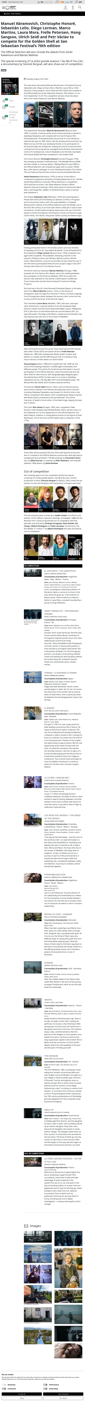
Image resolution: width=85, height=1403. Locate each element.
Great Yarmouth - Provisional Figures (61, 612)
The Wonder (51, 1055)
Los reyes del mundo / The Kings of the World (62, 817)
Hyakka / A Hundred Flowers (60, 672)
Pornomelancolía (54, 874)
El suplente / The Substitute (60, 570)
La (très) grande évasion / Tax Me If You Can (62, 1160)
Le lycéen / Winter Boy (56, 777)
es (47, 2)
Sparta (48, 999)
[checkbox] (4, 1385)
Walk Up (48, 1109)
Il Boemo (49, 708)
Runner (48, 962)
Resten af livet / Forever (58, 914)
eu (51, 2)
